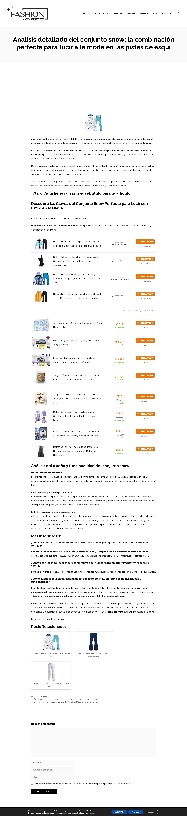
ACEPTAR (119, 812)
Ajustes (151, 812)
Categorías (99, 13)
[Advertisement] (93, 81)
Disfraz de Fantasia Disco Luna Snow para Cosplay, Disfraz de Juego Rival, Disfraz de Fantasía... (74, 416)
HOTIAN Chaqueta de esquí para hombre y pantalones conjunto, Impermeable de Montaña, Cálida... (76, 278)
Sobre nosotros (148, 13)
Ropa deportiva (40, 696)
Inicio (86, 13)
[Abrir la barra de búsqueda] (178, 13)
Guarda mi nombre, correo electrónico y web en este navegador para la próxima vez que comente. (82, 783)
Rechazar (136, 812)
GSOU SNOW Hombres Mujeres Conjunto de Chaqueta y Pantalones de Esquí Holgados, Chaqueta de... (75, 261)
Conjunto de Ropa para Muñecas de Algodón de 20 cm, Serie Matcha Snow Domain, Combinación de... (77, 398)
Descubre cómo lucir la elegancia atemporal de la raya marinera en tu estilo (66, 699)
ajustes (91, 813)
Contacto (167, 13)
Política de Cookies (97, 811)
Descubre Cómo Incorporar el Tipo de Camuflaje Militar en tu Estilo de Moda (66, 702)
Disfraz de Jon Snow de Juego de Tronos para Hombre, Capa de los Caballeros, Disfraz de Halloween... (75, 451)
